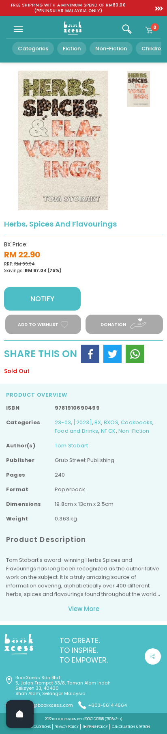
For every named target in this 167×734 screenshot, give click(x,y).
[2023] (82, 422)
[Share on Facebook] (90, 354)
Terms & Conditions (34, 727)
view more (83, 608)
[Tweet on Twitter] (112, 354)
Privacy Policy (67, 727)
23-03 (63, 422)
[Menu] (18, 29)
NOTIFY (42, 299)
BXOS (111, 422)
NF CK (108, 431)
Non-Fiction (111, 48)
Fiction (72, 48)
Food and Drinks (76, 431)
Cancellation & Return (131, 727)
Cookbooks (136, 422)
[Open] (20, 714)
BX (97, 422)
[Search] (127, 29)
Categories (33, 48)
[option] (68, 8)
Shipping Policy (95, 727)
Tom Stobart (71, 445)
